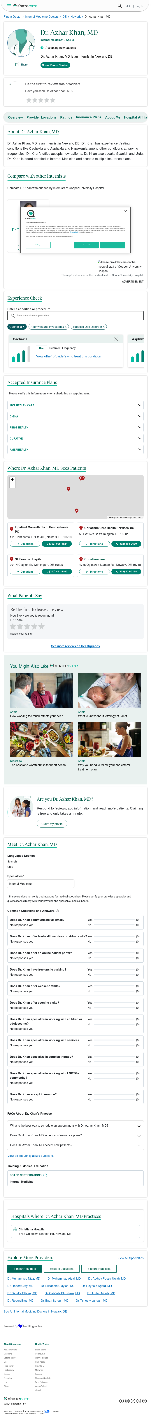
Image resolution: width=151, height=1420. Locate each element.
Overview (15, 117)
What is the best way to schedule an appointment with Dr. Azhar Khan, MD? (59, 1125)
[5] (53, 99)
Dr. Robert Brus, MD (20, 1300)
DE (64, 16)
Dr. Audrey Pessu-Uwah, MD (107, 1278)
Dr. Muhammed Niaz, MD (23, 1278)
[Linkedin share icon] (133, 1402)
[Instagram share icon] (127, 1402)
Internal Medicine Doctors (42, 16)
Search (120, 5)
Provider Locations (42, 117)
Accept (112, 245)
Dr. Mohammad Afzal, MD (64, 1278)
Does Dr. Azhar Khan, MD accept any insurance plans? (46, 1135)
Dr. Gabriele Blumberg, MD (62, 1293)
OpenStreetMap (124, 517)
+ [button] (12, 479)
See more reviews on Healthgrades (75, 646)
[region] (75, 230)
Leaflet (111, 517)
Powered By (11, 1326)
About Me (112, 117)
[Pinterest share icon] (144, 1402)
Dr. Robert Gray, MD (20, 1286)
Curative (16, 438)
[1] (28, 99)
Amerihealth (19, 449)
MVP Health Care (22, 405)
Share (24, 64)
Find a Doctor (12, 16)
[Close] (126, 211)
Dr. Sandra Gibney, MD (22, 1293)
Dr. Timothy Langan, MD (92, 1300)
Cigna (14, 416)
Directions (27, 544)
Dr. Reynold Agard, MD (97, 1286)
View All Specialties (130, 1258)
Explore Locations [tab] (61, 1268)
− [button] (12, 485)
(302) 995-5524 (58, 543)
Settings (38, 245)
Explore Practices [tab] (98, 1268)
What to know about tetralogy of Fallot (102, 716)
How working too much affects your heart (36, 716)
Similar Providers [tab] (24, 1268)
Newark (76, 16)
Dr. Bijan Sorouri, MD (55, 1300)
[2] (34, 99)
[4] (47, 99)
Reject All (86, 245)
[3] (41, 99)
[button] (57, 911)
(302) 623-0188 (128, 571)
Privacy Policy (74, 232)
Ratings (66, 117)
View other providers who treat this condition (68, 356)
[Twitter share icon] (139, 1402)
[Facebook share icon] (121, 1402)
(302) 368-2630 (128, 543)
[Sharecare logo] (44, 1398)
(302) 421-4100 (58, 571)
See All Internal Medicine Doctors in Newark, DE (35, 1311)
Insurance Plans (88, 117)
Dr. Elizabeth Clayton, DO (57, 1286)
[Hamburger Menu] (10, 6)
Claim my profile (52, 824)
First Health (19, 427)
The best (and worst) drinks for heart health (38, 765)
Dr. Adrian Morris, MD (101, 1293)
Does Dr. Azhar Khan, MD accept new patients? (41, 1145)
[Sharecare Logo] (26, 5)
